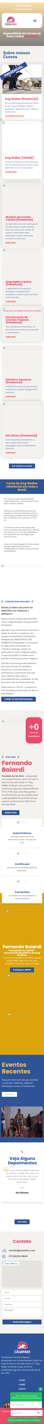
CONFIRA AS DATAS (15, 116)
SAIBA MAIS (12, 172)
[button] (35, 21)
